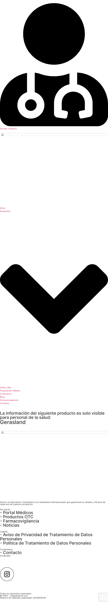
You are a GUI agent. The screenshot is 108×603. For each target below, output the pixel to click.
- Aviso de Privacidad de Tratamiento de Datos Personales (46, 536)
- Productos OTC (16, 516)
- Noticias (9, 525)
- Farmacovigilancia (19, 521)
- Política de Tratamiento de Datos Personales (45, 543)
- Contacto (11, 552)
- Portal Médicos (16, 512)
